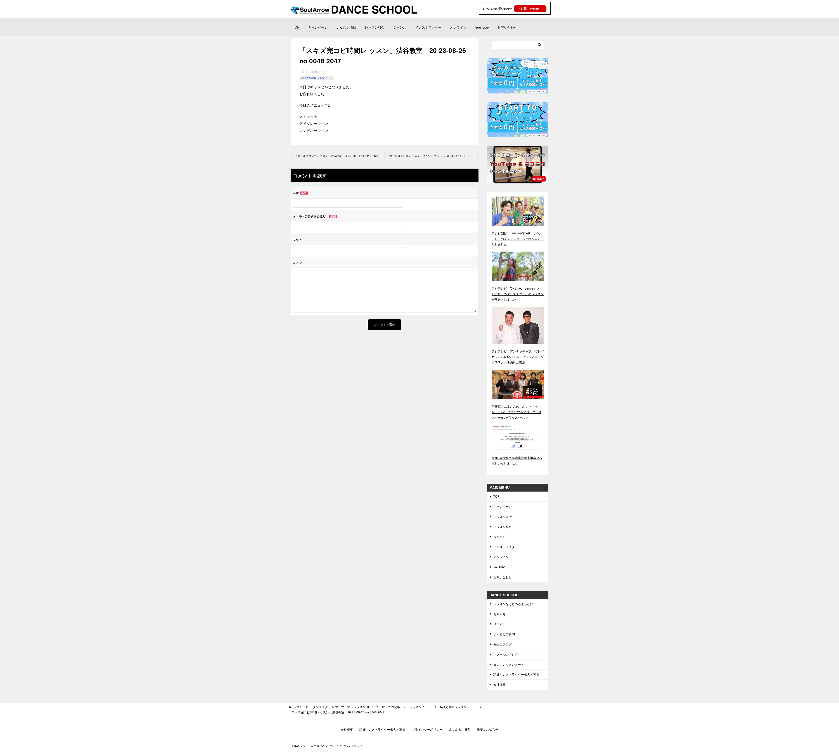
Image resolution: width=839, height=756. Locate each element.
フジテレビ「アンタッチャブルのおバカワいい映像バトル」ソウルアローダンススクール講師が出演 (518, 356)
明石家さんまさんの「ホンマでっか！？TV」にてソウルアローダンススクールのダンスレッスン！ (516, 411)
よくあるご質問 (504, 634)
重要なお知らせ (487, 729)
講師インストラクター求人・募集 (516, 674)
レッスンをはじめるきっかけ (513, 604)
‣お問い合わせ (529, 8)
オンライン (458, 27)
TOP (296, 27)
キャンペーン (318, 27)
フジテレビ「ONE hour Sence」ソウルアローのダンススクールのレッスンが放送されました (518, 293)
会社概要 (499, 684)
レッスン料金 (375, 27)
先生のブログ (502, 644)
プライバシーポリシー (427, 729)
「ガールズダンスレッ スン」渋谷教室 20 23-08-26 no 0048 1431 (336, 155)
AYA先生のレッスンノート (316, 78)
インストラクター (428, 27)
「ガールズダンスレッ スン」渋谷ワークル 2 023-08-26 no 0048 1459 (431, 155)
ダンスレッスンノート (508, 664)
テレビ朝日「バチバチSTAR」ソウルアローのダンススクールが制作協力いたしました (518, 238)
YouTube (482, 27)
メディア (499, 624)
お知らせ (499, 614)
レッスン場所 (346, 27)
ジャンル (399, 27)
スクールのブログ (505, 654)
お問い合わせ (507, 27)
